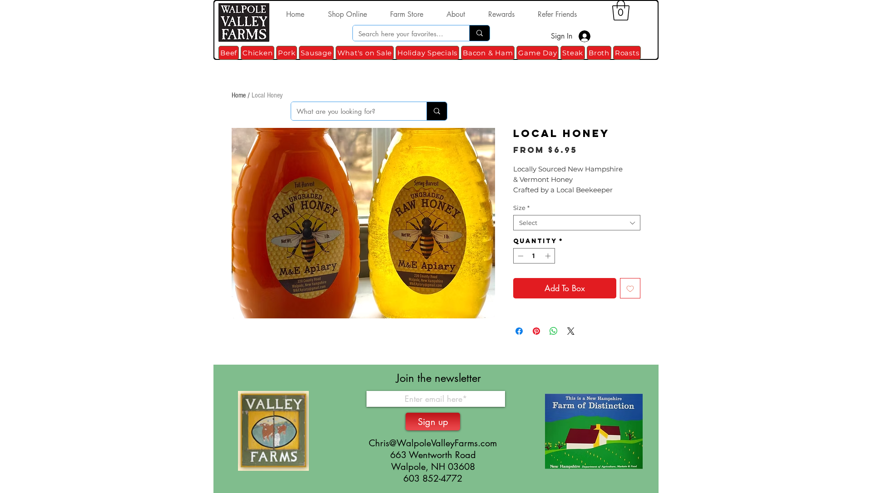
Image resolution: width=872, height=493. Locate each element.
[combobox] (576, 222)
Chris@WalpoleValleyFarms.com (433, 443)
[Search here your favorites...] (479, 33)
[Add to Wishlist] (630, 288)
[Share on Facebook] (519, 331)
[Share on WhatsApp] (553, 331)
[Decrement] (520, 256)
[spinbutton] (534, 256)
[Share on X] (570, 331)
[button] (620, 10)
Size (521, 207)
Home (239, 95)
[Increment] (549, 256)
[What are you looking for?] (436, 111)
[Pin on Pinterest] (536, 331)
